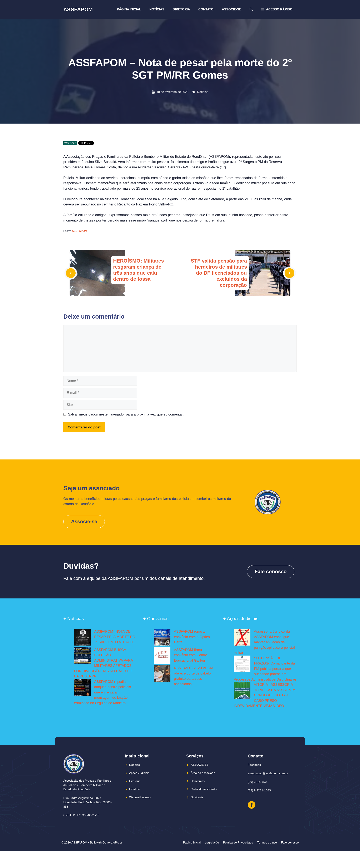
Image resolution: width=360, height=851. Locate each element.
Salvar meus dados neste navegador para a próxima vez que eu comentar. (126, 414)
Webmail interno (140, 797)
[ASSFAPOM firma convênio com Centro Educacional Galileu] (162, 656)
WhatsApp (70, 143)
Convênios (198, 781)
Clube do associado (204, 789)
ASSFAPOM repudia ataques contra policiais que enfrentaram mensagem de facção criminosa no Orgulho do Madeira (102, 692)
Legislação (212, 842)
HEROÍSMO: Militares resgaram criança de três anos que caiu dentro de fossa (138, 270)
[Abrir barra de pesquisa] (251, 9)
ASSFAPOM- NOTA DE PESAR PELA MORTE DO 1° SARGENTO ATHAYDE (114, 636)
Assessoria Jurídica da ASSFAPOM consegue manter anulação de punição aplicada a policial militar (264, 642)
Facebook (254, 764)
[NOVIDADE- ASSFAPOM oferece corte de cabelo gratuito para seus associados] (162, 674)
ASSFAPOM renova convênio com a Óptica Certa (192, 636)
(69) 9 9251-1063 (259, 790)
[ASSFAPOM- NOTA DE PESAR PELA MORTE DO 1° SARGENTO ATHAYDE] (82, 638)
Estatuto (134, 789)
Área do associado (203, 773)
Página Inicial (129, 9)
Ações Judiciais (139, 773)
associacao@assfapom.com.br (268, 773)
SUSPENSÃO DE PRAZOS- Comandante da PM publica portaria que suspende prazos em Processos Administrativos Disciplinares (265, 668)
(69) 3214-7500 (258, 781)
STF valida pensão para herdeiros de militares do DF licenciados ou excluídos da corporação (219, 273)
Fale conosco (271, 571)
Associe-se (231, 9)
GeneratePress (112, 842)
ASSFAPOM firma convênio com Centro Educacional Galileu (190, 655)
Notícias (156, 9)
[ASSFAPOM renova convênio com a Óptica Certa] (162, 638)
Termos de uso (267, 842)
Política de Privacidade (238, 842)
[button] (277, 9)
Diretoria (181, 9)
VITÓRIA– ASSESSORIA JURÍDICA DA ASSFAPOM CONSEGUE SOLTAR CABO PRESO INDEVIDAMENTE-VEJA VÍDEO (264, 695)
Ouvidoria (197, 797)
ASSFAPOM (78, 9)
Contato (206, 9)
